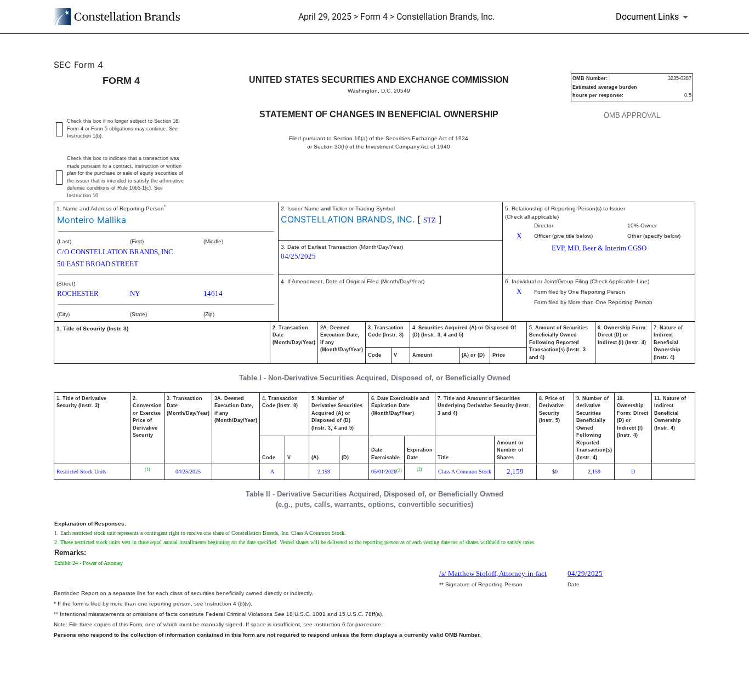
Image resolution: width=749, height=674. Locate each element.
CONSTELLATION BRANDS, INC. (348, 219)
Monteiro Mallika (91, 219)
